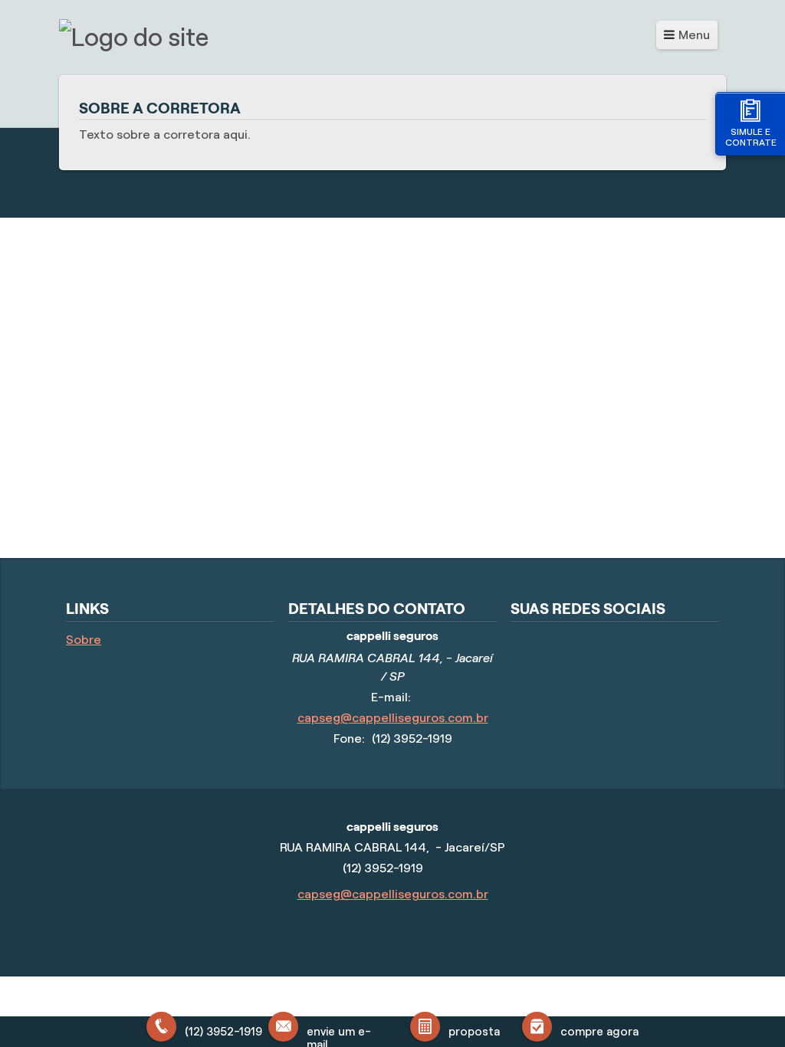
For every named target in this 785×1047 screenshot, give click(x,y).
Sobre (83, 639)
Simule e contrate (751, 136)
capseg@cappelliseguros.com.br (392, 717)
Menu (694, 34)
